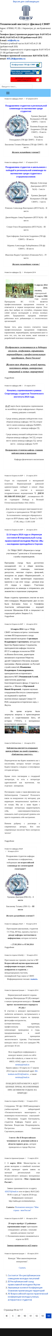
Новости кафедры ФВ (13, 385)
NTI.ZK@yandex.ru (16, 58)
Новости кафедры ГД (13, 272)
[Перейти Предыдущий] (13, 1315)
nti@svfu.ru (13, 40)
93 (43, 1315)
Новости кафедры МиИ (14, 99)
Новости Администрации (14, 990)
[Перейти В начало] (7, 1315)
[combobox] (16, 86)
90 (25, 1315)
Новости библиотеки (13, 743)
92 (37, 1315)
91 (31, 1315)
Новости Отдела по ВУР (14, 475)
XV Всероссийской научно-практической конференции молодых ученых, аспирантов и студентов (28, 1296)
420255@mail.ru (11, 1191)
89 (19, 1315)
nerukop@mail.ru (22, 1065)
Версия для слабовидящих (26, 1)
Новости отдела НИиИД (14, 955)
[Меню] (7, 93)
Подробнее (9, 378)
